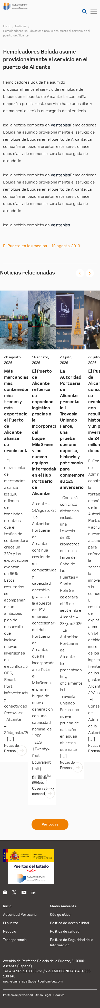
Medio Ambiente (63, 906)
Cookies (58, 995)
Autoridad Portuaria (20, 915)
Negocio (9, 931)
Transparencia (15, 940)
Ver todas (50, 824)
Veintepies (60, 125)
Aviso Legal (43, 995)
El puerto (10, 923)
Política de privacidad (18, 995)
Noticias (21, 26)
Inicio (7, 26)
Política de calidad (64, 931)
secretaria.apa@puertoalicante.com (33, 981)
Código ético (60, 915)
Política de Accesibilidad (69, 923)
